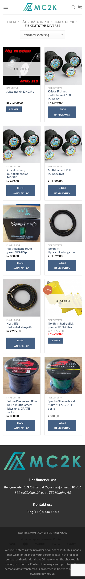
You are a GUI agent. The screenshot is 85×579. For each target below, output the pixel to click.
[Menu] (5, 7)
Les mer (14, 109)
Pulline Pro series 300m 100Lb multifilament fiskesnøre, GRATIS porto (21, 406)
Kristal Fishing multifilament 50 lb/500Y (17, 173)
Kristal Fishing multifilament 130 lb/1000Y (59, 95)
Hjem (11, 22)
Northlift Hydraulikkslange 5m (61, 250)
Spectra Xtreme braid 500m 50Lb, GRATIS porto (61, 404)
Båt (23, 22)
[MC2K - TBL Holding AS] (39, 7)
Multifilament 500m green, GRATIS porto (19, 250)
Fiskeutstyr (63, 22)
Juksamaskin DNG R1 (20, 91)
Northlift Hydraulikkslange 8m (19, 325)
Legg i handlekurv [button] (62, 112)
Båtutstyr (40, 22)
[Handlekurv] (80, 7)
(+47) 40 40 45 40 (46, 512)
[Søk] (73, 7)
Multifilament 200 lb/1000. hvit (59, 171)
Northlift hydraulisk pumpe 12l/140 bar (60, 325)
